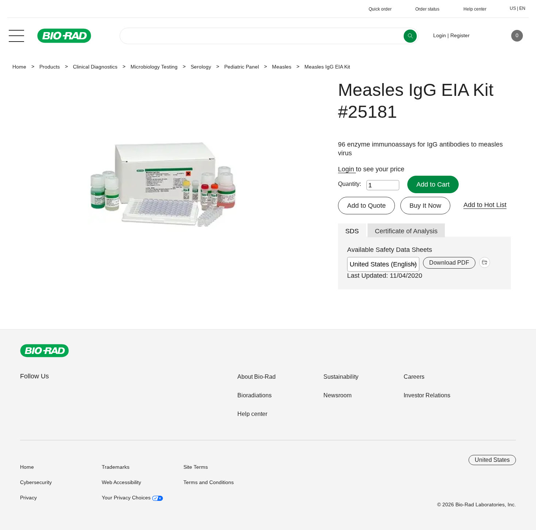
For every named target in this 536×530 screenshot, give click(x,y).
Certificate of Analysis (406, 231)
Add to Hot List (484, 205)
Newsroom (337, 395)
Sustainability (340, 377)
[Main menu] (16, 35)
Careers (414, 377)
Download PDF (449, 263)
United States (492, 460)
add (484, 262)
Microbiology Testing (154, 67)
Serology (201, 67)
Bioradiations (254, 395)
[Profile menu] (486, 35)
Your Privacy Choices (127, 497)
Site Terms (195, 467)
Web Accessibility (121, 482)
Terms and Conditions (208, 482)
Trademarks (115, 467)
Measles (281, 67)
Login (347, 169)
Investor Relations (427, 395)
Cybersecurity (36, 482)
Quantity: (349, 184)
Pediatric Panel (241, 67)
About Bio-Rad (256, 377)
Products (49, 67)
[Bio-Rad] (44, 350)
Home (19, 67)
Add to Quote (366, 205)
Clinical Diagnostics (95, 67)
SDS (352, 231)
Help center (252, 414)
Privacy (28, 497)
